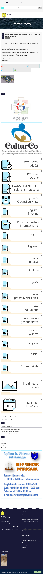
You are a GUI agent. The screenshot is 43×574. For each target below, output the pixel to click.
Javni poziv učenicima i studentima (7, 419)
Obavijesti (24, 533)
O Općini (24, 530)
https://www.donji (19, 54)
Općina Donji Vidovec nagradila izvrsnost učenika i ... (30, 519)
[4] (4, 559)
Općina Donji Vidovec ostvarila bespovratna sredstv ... (30, 521)
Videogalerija (3, 447)
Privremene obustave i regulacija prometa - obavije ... (10, 431)
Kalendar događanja (26, 535)
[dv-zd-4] (7, 75)
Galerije (2, 445)
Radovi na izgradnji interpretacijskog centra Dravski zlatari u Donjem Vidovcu (23, 35)
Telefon (21, 3)
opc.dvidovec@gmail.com (7, 4)
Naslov (3, 7)
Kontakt (24, 547)
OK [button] (37, 571)
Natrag (3, 93)
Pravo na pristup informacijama (29, 540)
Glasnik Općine (25, 542)
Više (2, 422)
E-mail (7, 3)
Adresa (36, 3)
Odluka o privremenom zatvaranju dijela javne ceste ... (10, 429)
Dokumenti (24, 537)
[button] (21, 572)
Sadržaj (40, 7)
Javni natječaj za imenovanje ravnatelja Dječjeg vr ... (30, 514)
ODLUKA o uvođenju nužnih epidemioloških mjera (9, 433)
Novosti (24, 528)
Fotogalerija (3, 443)
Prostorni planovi (25, 545)
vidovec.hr (25, 54)
